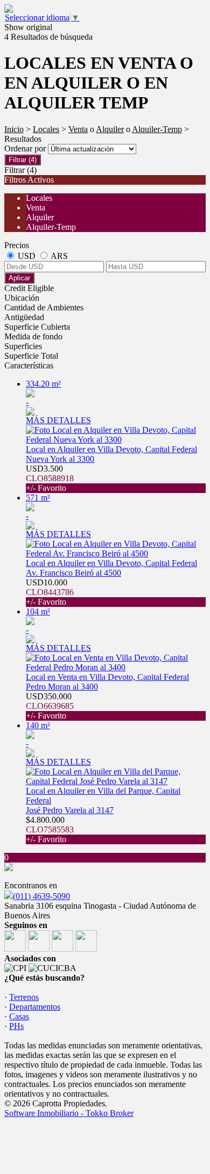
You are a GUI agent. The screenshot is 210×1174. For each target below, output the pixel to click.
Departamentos (34, 1006)
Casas (19, 1016)
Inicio (14, 129)
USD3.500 (50, 478)
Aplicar (19, 278)
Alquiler (110, 129)
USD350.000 (50, 706)
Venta (78, 129)
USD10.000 (50, 592)
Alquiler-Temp (157, 129)
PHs (16, 1026)
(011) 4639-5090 (41, 896)
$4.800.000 (50, 829)
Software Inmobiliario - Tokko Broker (69, 1113)
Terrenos (24, 997)
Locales (46, 129)
